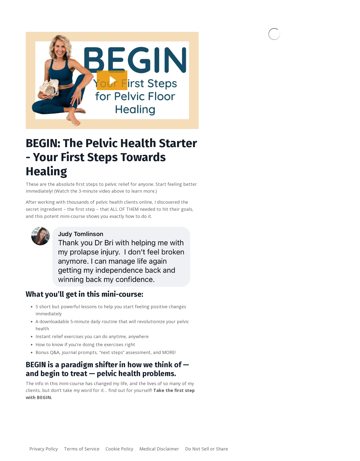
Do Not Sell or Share (206, 449)
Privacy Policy (43, 449)
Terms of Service (81, 449)
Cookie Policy (119, 449)
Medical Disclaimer (159, 449)
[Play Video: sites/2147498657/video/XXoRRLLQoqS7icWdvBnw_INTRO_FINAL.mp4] (112, 80)
